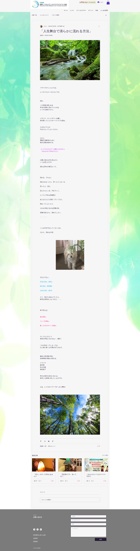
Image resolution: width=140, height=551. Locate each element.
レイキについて (44, 15)
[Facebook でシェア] (41, 441)
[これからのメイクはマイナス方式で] (96, 464)
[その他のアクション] (99, 26)
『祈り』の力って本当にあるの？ (43, 475)
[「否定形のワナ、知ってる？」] (70, 464)
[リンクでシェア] (52, 441)
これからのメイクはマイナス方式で (96, 475)
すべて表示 (105, 455)
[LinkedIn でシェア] (49, 441)
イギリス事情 (55, 15)
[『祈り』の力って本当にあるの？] (43, 464)
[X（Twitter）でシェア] (45, 441)
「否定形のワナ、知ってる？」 (68, 475)
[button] (108, 2)
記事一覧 (34, 15)
